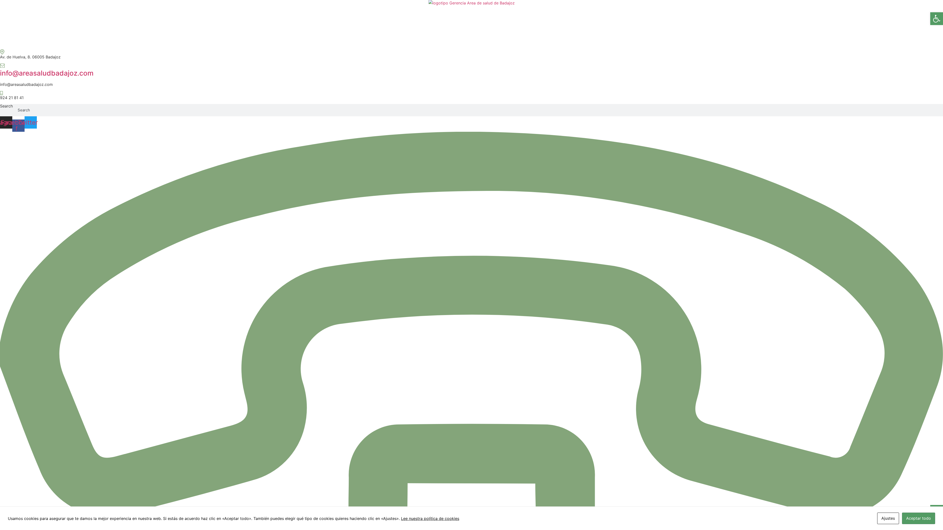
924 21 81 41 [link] (12, 97)
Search (6, 106)
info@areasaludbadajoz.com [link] (47, 73)
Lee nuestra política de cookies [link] (430, 518)
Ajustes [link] (888, 518)
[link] (936, 18)
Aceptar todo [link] (918, 518)
